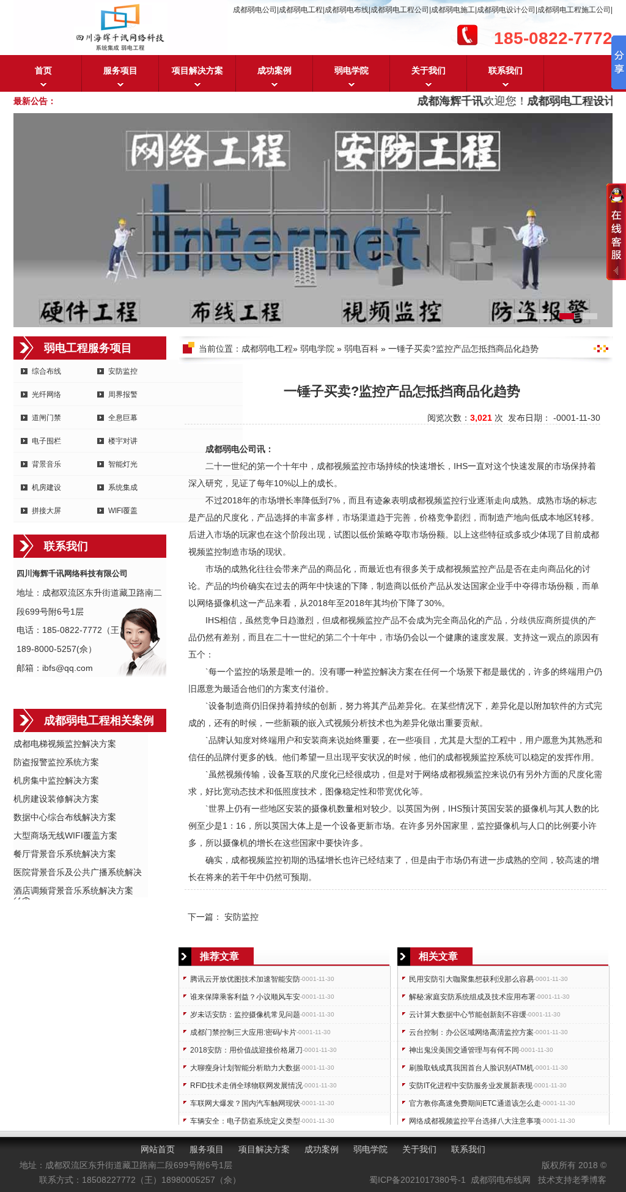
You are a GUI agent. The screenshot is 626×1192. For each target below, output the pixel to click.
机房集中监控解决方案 (56, 780)
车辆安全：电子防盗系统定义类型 (245, 1121)
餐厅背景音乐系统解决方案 (64, 854)
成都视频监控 (342, 466)
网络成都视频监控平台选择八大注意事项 (475, 1121)
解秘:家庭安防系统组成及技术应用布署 (472, 997)
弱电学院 (351, 70)
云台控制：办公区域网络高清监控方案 (471, 1032)
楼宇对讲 (123, 441)
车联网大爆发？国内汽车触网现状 (245, 1103)
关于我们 (428, 70)
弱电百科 (361, 349)
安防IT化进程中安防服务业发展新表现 (470, 1085)
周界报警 (123, 394)
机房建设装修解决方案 (56, 799)
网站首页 (158, 1149)
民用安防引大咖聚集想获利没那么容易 (471, 979)
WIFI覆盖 (123, 510)
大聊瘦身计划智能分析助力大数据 (245, 1068)
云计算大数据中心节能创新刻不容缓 (467, 1014)
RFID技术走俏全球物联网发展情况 (246, 1085)
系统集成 (123, 487)
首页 (43, 70)
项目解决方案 (197, 70)
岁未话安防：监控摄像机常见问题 (245, 1014)
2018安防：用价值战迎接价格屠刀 (246, 1050)
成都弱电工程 (267, 349)
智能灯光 (123, 464)
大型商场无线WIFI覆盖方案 (65, 835)
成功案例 (274, 70)
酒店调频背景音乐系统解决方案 (73, 890)
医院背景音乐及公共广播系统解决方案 (77, 873)
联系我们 (505, 70)
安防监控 (123, 371)
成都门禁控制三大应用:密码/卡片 (243, 1032)
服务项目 (120, 70)
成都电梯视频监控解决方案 (64, 744)
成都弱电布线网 (501, 1180)
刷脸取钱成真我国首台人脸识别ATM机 (471, 1068)
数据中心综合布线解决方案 (64, 817)
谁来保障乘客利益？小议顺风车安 (245, 997)
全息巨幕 (123, 417)
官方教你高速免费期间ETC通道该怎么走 (475, 1103)
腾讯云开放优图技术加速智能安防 (245, 979)
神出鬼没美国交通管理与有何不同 (464, 1050)
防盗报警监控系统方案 (56, 762)
